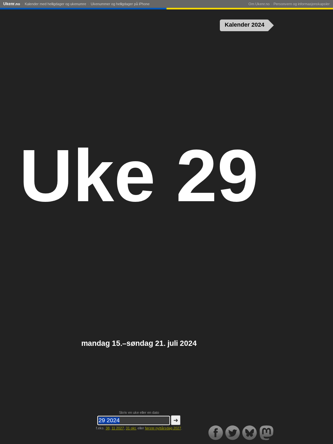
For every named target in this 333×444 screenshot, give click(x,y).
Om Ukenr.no (259, 4)
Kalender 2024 (244, 24)
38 (108, 428)
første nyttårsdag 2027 (163, 428)
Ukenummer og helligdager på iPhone (120, 4)
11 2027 (118, 428)
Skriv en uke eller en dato (139, 412)
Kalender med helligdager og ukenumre (55, 4)
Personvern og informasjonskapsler (301, 4)
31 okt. (131, 428)
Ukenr (11, 4)
